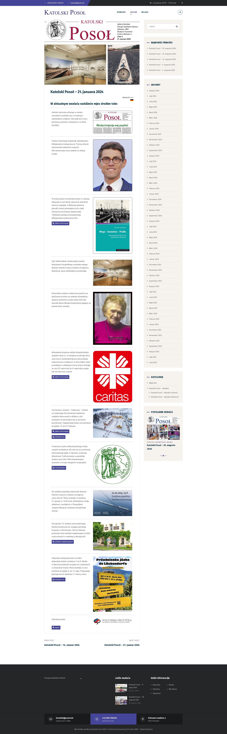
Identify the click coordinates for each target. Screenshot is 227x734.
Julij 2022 (152, 357)
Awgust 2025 (154, 156)
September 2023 (155, 281)
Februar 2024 (154, 254)
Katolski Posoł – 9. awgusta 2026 (162, 65)
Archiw (171, 685)
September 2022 (155, 346)
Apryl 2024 (153, 243)
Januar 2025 (154, 194)
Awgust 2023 (154, 286)
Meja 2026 (153, 107)
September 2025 (155, 150)
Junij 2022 (153, 362)
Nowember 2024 (155, 205)
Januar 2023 (154, 324)
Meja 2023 (153, 303)
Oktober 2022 (154, 341)
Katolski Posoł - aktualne (164, 442)
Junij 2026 (153, 101)
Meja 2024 (153, 237)
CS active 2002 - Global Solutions (140, 729)
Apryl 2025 (153, 178)
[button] (60, 223)
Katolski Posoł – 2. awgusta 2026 (162, 70)
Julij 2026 (152, 96)
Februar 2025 (154, 188)
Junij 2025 (153, 167)
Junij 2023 (153, 297)
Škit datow (173, 689)
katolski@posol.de (64, 718)
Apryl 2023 (153, 308)
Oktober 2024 (154, 210)
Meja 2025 (153, 172)
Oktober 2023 (154, 275)
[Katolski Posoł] (65, 12)
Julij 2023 (152, 292)
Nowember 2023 (155, 270)
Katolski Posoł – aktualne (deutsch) (165, 397)
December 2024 (155, 199)
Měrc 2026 (153, 118)
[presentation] (148, 456)
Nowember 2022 (155, 335)
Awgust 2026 (154, 91)
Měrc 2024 (153, 248)
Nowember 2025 (155, 140)
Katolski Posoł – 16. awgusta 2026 (162, 59)
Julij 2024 (152, 227)
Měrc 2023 (153, 314)
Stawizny (156, 689)
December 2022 (155, 330)
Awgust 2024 (154, 221)
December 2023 (155, 265)
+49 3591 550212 (109, 718)
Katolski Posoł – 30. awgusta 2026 (162, 48)
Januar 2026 (154, 129)
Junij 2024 (153, 232)
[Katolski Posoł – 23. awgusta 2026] (163, 428)
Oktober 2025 (154, 145)
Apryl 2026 (153, 112)
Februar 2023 (154, 319)
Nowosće (156, 685)
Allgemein (153, 383)
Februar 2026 (154, 123)
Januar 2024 (154, 259)
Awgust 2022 (154, 352)
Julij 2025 (152, 161)
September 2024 (155, 216)
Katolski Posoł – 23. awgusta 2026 (162, 54)
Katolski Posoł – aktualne (159, 388)
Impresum (157, 693)
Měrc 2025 (153, 183)
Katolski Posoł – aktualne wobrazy (164, 393)
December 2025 (155, 134)
